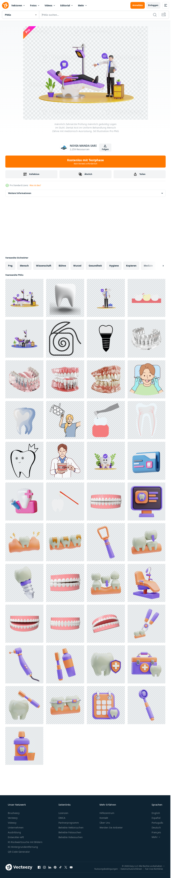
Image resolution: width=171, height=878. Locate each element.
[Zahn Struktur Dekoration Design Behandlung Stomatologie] (146, 420)
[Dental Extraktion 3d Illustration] (146, 624)
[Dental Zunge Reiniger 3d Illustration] (106, 542)
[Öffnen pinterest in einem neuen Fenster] (55, 867)
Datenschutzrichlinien (129, 868)
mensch (24, 265)
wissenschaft (43, 265)
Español (153, 817)
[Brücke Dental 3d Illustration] (106, 583)
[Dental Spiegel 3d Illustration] (146, 705)
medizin (148, 265)
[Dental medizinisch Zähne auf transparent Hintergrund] (146, 339)
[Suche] (152, 15)
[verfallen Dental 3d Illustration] (65, 542)
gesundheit (95, 265)
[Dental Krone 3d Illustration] (146, 542)
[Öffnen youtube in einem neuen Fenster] (71, 867)
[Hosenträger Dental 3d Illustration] (65, 705)
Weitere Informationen (19, 193)
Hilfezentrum (106, 813)
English (153, 813)
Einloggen (151, 5)
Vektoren (16, 5)
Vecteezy (12, 817)
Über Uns (104, 822)
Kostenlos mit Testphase (84, 161)
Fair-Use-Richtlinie (151, 868)
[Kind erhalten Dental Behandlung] (146, 379)
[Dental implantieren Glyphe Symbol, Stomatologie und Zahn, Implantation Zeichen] (106, 339)
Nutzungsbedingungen (103, 868)
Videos (48, 5)
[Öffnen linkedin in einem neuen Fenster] (49, 867)
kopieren (131, 265)
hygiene (114, 265)
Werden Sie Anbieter (110, 827)
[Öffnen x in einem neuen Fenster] (65, 867)
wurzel (77, 265)
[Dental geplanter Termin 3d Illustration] (106, 705)
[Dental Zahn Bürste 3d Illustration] (24, 705)
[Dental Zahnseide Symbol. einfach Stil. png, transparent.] (65, 339)
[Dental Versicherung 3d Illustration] (106, 664)
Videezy (12, 822)
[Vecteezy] (5, 5)
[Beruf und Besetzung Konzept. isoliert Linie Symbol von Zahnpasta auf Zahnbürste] (65, 501)
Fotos (33, 5)
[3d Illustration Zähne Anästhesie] (24, 501)
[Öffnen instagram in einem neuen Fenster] (44, 867)
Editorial (65, 5)
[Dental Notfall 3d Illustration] (146, 664)
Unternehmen (15, 827)
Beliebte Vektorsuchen (70, 827)
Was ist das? (35, 185)
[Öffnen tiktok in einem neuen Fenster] (60, 867)
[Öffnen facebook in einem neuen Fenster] (39, 867)
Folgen (104, 149)
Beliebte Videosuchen (70, 837)
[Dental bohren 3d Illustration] (24, 664)
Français (154, 832)
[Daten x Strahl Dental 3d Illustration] (146, 501)
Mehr (81, 5)
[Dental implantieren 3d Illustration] (24, 583)
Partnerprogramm (68, 822)
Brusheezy (13, 813)
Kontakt (103, 817)
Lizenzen (63, 813)
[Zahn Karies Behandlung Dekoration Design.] (106, 420)
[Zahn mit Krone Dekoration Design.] (24, 461)
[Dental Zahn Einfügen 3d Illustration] (65, 664)
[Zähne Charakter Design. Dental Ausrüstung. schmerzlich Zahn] (146, 298)
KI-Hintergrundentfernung (23, 846)
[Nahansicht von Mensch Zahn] (24, 420)
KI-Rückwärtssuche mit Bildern (25, 842)
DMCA (61, 817)
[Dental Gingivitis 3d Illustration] (24, 542)
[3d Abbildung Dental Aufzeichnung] (146, 461)
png (10, 265)
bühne (62, 265)
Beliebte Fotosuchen (69, 832)
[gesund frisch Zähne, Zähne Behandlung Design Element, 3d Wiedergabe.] (106, 501)
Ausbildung (14, 832)
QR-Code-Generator (19, 851)
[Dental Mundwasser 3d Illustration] (24, 746)
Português (155, 822)
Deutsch (154, 827)
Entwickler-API (16, 837)
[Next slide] (157, 266)
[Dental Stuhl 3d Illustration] (146, 583)
